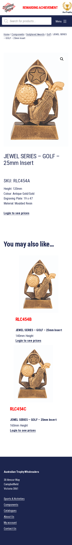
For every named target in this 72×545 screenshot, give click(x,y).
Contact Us (10, 528)
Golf (49, 34)
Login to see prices (16, 213)
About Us (9, 516)
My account (10, 522)
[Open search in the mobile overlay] (26, 21)
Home (6, 34)
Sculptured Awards (35, 34)
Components (18, 34)
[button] (61, 59)
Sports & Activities (14, 498)
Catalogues (10, 510)
